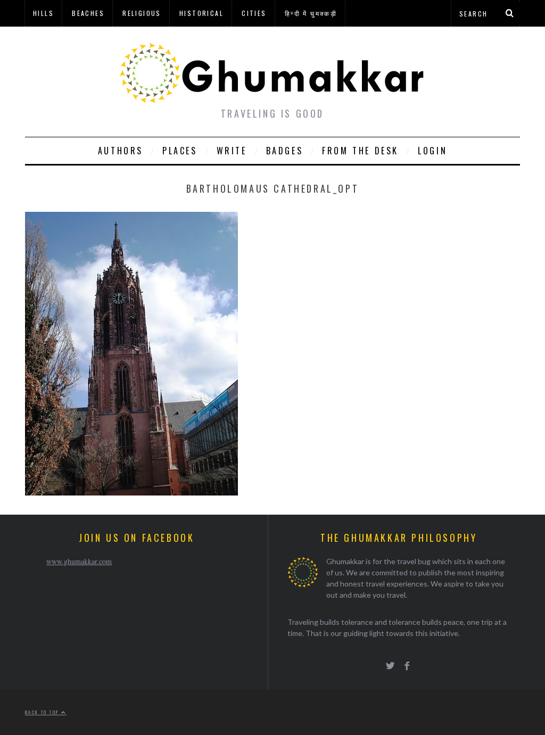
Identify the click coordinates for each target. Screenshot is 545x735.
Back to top (43, 712)
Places (179, 150)
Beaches (88, 13)
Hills (43, 13)
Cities (254, 13)
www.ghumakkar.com (79, 561)
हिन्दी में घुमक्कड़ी (311, 13)
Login (432, 150)
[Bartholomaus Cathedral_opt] (131, 492)
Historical (201, 13)
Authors (120, 150)
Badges (284, 150)
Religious (141, 13)
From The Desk (360, 150)
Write (232, 150)
